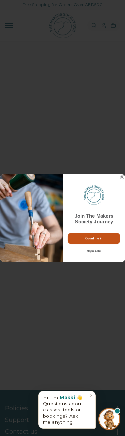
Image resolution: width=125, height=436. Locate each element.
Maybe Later (93, 251)
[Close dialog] (122, 177)
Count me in (94, 238)
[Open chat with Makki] (109, 419)
